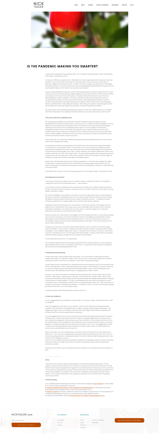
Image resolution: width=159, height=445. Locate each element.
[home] (36, 4)
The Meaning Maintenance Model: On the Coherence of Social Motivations (69, 388)
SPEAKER (90, 5)
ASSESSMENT (115, 5)
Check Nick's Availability (26, 425)
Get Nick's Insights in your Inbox (129, 420)
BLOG (131, 5)
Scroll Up (1, 421)
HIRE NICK (124, 5)
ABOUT (83, 5)
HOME (76, 5)
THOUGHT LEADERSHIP (102, 5)
